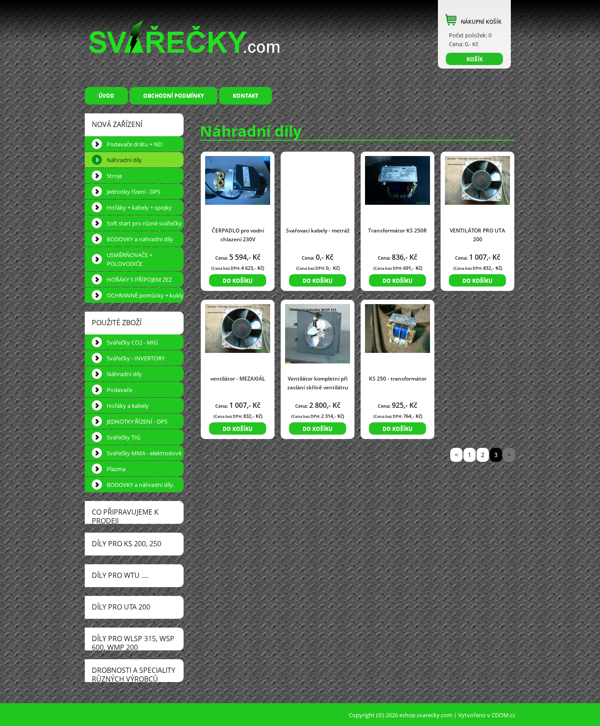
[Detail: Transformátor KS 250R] (397, 179)
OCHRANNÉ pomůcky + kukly (145, 295)
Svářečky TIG (123, 437)
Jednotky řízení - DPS (133, 192)
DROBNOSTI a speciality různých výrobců (133, 673)
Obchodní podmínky (173, 95)
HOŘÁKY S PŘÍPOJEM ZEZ (139, 279)
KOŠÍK (474, 59)
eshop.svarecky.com (425, 715)
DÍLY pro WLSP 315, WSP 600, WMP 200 (133, 642)
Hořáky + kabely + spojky (139, 207)
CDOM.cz (503, 715)
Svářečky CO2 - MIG (132, 342)
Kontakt (245, 95)
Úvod (106, 95)
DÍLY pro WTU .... (120, 575)
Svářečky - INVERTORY (136, 358)
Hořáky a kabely (128, 406)
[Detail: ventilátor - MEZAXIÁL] (237, 327)
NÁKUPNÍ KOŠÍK (481, 21)
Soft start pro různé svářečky (144, 223)
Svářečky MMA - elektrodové (144, 453)
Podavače (119, 390)
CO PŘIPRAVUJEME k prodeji (125, 515)
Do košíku (238, 280)
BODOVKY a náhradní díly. (140, 485)
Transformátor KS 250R (397, 230)
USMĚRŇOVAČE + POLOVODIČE (129, 259)
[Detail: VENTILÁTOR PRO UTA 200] (477, 179)
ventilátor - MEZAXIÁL (237, 378)
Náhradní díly (124, 160)
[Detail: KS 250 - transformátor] (397, 327)
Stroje (114, 176)
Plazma (116, 469)
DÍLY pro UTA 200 (121, 607)
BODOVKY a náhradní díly (140, 239)
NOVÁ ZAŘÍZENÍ (117, 124)
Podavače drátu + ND (134, 144)
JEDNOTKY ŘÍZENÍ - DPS (137, 421)
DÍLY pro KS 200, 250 (126, 543)
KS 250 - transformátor (398, 378)
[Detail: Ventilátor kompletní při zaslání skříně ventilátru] (317, 333)
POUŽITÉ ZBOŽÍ (116, 322)
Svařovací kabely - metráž (318, 230)
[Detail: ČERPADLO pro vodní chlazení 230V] (237, 179)
